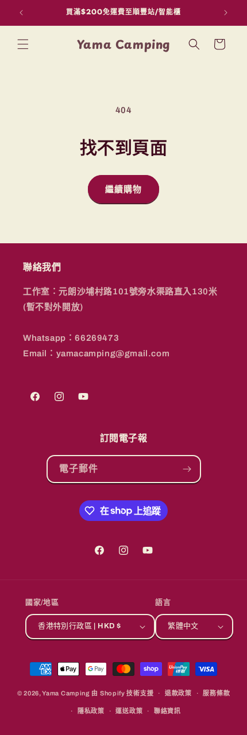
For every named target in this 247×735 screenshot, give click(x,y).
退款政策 (178, 693)
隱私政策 (91, 710)
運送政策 (128, 710)
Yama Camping (66, 693)
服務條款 (216, 693)
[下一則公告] (225, 12)
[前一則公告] (21, 12)
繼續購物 (123, 189)
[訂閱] (187, 469)
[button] (23, 44)
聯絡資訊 (167, 710)
